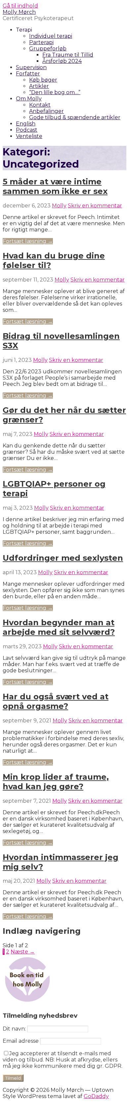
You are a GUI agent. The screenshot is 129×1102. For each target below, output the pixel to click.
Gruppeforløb (47, 48)
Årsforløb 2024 (62, 61)
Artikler (39, 86)
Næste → (23, 952)
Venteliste (29, 136)
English (25, 124)
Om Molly (29, 98)
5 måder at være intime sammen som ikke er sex (55, 186)
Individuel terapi (50, 36)
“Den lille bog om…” (54, 92)
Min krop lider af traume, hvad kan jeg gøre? (56, 781)
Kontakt (40, 105)
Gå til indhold (20, 6)
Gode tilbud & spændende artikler (74, 117)
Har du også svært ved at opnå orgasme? (55, 701)
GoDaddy (96, 1096)
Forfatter (28, 73)
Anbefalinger (46, 111)
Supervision (31, 67)
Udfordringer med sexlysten (63, 558)
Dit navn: (14, 1029)
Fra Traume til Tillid (67, 55)
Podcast (26, 130)
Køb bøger (43, 80)
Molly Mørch (19, 12)
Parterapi (41, 42)
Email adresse (21, 1041)
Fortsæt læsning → (28, 241)
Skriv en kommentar (95, 205)
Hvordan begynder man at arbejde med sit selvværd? (59, 627)
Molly (59, 205)
